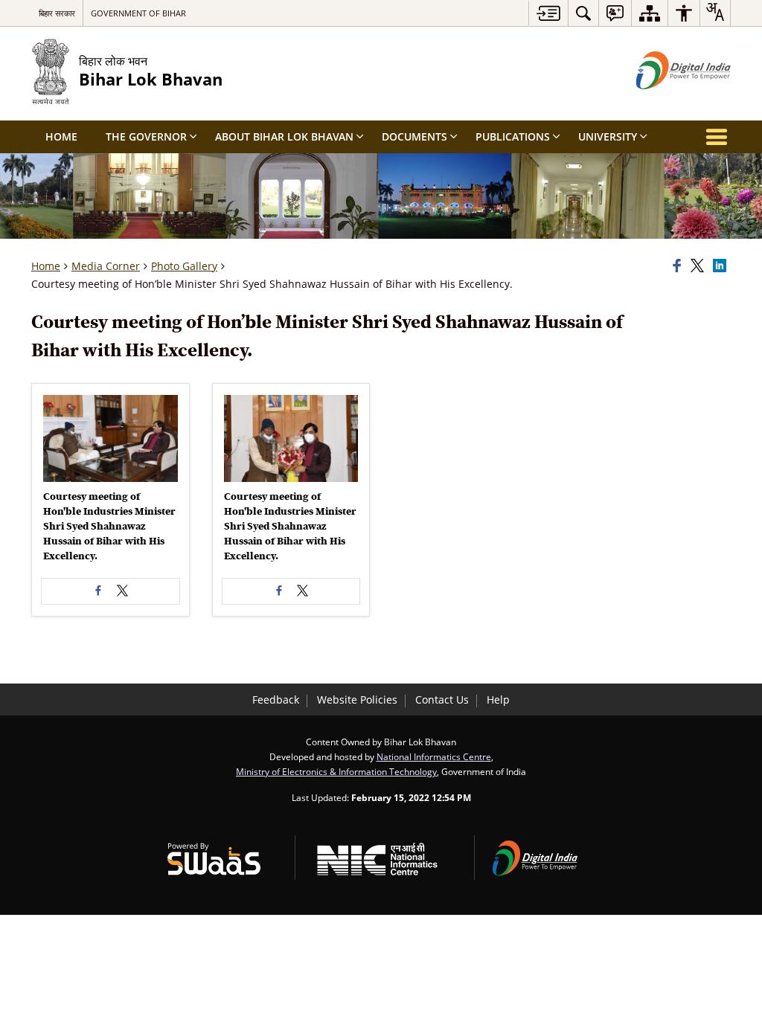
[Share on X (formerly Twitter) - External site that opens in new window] (122, 591)
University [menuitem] (607, 136)
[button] (110, 438)
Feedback (275, 699)
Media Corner (105, 266)
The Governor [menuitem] (146, 136)
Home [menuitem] (61, 136)
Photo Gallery (184, 266)
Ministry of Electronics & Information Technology (336, 771)
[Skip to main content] (548, 13)
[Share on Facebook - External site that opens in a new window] (98, 591)
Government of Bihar (138, 13)
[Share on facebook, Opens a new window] (679, 266)
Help (498, 699)
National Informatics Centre (434, 756)
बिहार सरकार (57, 13)
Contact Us (442, 699)
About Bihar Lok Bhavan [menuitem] (284, 136)
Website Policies (357, 699)
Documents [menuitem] (414, 136)
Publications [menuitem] (513, 136)
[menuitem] (583, 13)
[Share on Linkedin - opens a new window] (722, 266)
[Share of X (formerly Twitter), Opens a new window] (699, 266)
